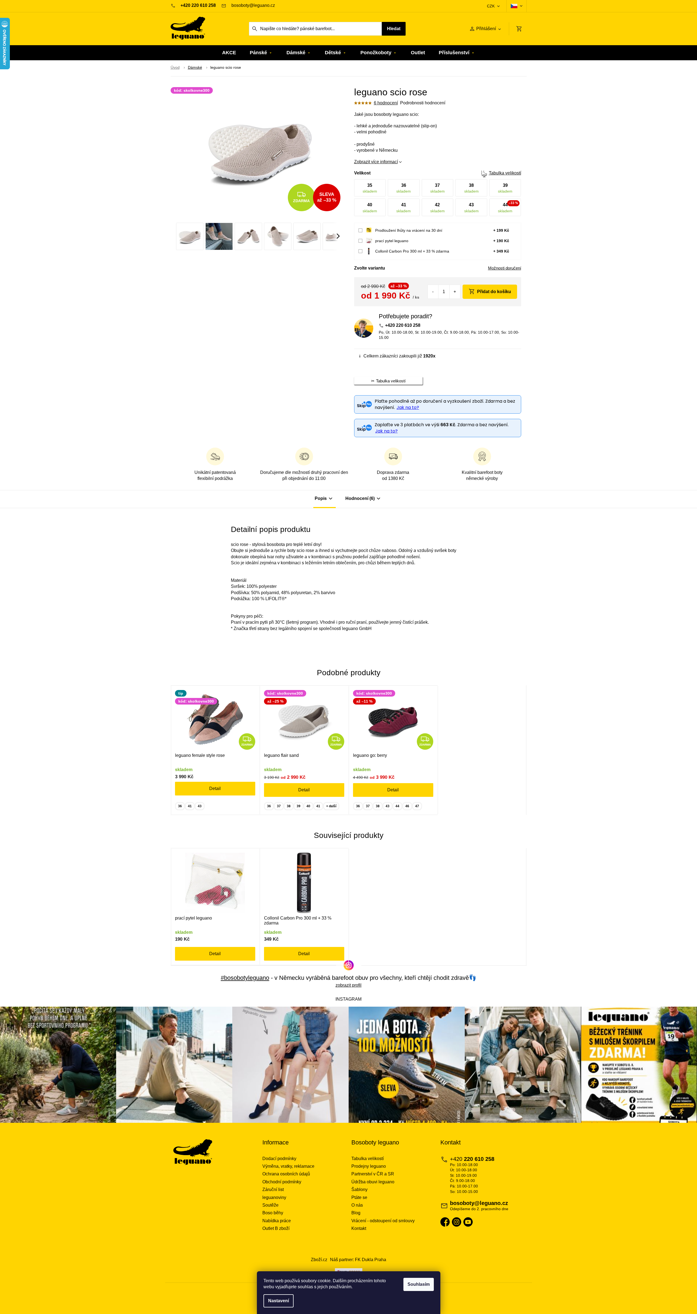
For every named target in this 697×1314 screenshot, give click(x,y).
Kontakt (358, 1228)
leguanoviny (274, 1197)
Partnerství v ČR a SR (372, 1174)
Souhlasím (419, 1284)
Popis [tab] (321, 498)
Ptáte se (359, 1197)
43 (200, 806)
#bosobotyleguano (245, 977)
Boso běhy (272, 1212)
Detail (215, 788)
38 (289, 806)
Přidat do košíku (494, 291)
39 (298, 806)
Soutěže (270, 1205)
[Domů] (175, 68)
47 (417, 806)
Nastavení (278, 1300)
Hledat (393, 28)
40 (308, 806)
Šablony (359, 1189)
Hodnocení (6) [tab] (360, 498)
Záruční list (273, 1189)
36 (180, 806)
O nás (357, 1205)
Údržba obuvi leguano (372, 1182)
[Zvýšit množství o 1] (454, 292)
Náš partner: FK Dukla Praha (358, 1259)
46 (407, 806)
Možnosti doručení (504, 268)
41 (190, 806)
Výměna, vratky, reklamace (288, 1166)
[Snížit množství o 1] (433, 292)
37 (279, 806)
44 (397, 806)
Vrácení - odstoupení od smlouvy (383, 1220)
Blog (355, 1212)
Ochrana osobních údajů (286, 1174)
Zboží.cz (319, 1259)
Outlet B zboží (275, 1228)
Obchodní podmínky (281, 1182)
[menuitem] (229, 52)
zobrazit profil (348, 985)
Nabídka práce (276, 1220)
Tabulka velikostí (505, 173)
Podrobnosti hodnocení (422, 103)
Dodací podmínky (279, 1158)
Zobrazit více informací (376, 161)
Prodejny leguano (368, 1166)
